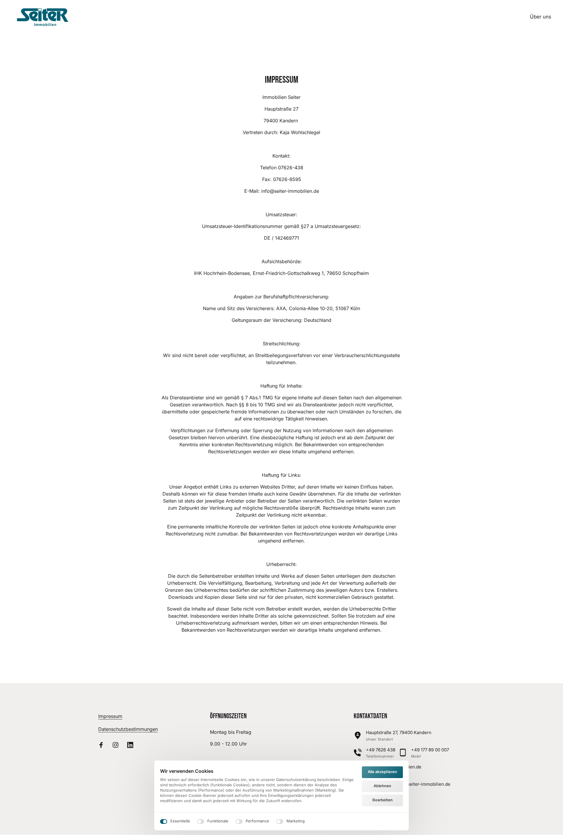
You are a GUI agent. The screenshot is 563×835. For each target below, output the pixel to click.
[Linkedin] (132, 744)
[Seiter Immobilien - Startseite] (44, 17)
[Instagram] (118, 744)
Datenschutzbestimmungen (128, 729)
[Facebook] (103, 744)
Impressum (110, 716)
